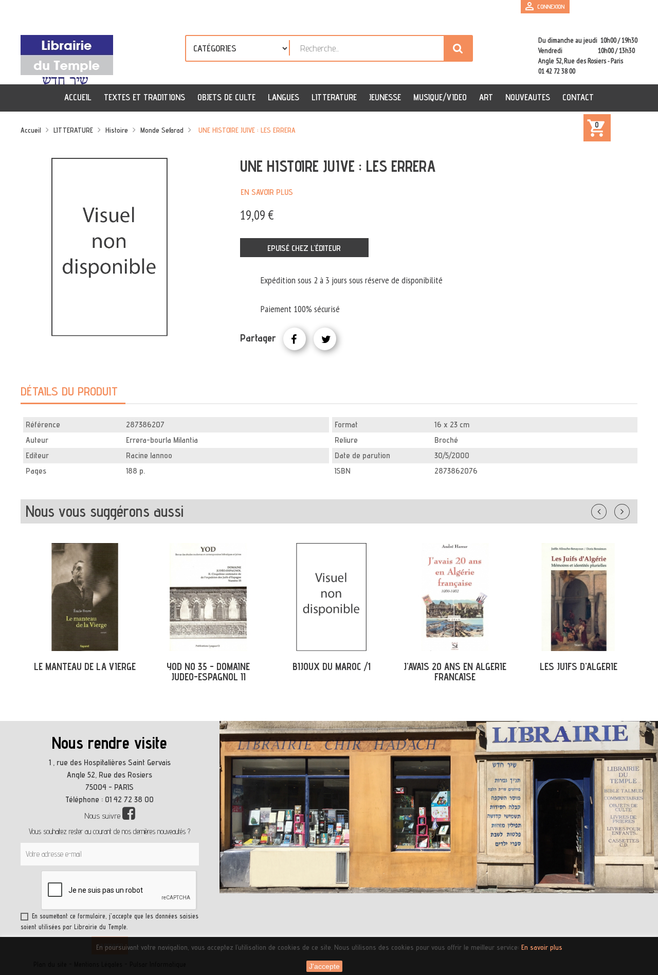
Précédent (609, 509)
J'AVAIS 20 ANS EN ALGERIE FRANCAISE (455, 672)
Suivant (628, 509)
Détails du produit (69, 391)
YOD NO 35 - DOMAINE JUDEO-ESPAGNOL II (208, 672)
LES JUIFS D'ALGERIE (578, 666)
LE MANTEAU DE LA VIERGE (85, 666)
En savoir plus (267, 192)
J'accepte (324, 966)
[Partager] (294, 339)
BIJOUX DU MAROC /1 (332, 666)
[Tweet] (325, 339)
